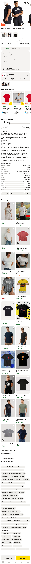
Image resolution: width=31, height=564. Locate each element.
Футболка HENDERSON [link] (7, 419)
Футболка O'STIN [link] (6, 247)
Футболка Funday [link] (6, 346)
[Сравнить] (22, 3)
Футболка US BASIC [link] (21, 296)
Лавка (9, 562)
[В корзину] (10, 103)
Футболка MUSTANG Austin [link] (21, 420)
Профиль (28, 562)
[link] (13, 467)
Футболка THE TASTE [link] (21, 395)
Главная (3, 562)
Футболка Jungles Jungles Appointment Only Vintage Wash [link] (8, 444)
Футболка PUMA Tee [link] (6, 321)
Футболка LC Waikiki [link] (6, 222)
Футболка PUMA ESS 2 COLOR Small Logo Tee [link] (18, 109)
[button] (3, 24)
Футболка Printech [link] (6, 395)
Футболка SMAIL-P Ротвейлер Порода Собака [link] (22, 322)
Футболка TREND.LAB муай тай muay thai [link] (7, 371)
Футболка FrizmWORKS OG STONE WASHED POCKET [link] (22, 247)
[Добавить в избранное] (25, 3)
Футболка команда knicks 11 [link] (22, 371)
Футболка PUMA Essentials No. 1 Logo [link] (6, 109)
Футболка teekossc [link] (6, 296)
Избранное (15, 562)
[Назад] (3, 3)
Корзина (22, 562)
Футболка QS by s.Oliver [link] (22, 346)
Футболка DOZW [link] (20, 272)
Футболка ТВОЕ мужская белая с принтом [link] (22, 222)
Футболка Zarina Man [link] (7, 272)
